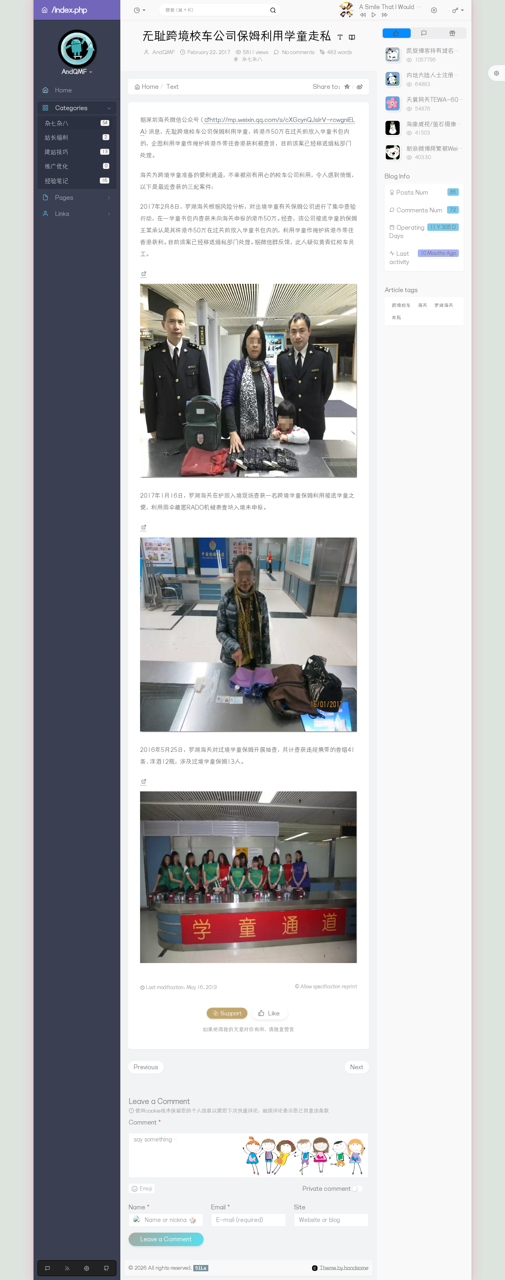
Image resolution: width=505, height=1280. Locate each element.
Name (139, 1207)
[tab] (396, 33)
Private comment (327, 1188)
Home (150, 86)
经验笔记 (76, 181)
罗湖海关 (443, 305)
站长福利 (76, 138)
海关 (422, 305)
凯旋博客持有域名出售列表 (441, 50)
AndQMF (163, 52)
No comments (297, 52)
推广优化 (76, 167)
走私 (396, 317)
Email (220, 1207)
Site (299, 1207)
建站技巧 (76, 152)
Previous (146, 1067)
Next (356, 1067)
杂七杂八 (76, 123)
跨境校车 (401, 305)
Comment (145, 1122)
